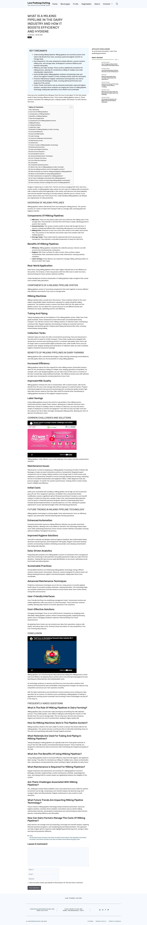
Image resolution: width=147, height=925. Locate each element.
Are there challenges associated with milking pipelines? (48, 178)
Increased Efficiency (36, 131)
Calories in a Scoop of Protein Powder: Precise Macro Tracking (110, 85)
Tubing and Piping (35, 125)
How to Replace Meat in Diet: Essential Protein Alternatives (110, 64)
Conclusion (34, 162)
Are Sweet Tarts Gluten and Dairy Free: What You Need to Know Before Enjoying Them (55, 839)
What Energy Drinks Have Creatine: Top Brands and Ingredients (109, 78)
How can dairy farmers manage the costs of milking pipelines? (50, 182)
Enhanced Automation (37, 147)
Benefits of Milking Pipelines (38, 116)
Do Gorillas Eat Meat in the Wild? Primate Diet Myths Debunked (109, 101)
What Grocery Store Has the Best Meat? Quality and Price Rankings (110, 93)
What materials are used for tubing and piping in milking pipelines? (51, 171)
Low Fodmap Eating (39, 3)
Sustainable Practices (37, 154)
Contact (106, 4)
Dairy (29, 37)
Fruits (75, 4)
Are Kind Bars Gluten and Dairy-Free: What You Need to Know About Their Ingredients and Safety (58, 837)
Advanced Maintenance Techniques (42, 156)
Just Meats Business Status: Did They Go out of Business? (110, 71)
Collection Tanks (35, 127)
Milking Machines (35, 123)
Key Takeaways (34, 109)
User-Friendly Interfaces (38, 158)
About (97, 4)
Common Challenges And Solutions (41, 138)
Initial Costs (34, 143)
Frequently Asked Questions (39, 165)
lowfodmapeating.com (35, 921)
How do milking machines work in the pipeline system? (48, 169)
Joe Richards (31, 35)
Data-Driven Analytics (38, 151)
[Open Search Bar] (116, 4)
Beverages (65, 4)
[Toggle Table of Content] (70, 107)
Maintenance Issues (36, 140)
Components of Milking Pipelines (40, 114)
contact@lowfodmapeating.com (42, 909)
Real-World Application (37, 118)
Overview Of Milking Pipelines (39, 111)
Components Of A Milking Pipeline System (43, 120)
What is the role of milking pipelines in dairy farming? (47, 167)
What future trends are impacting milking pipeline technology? (50, 180)
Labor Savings (34, 136)
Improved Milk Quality (37, 134)
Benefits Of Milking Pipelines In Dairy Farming (44, 129)
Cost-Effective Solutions (38, 160)
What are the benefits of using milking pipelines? (46, 173)
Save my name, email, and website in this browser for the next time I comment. (56, 882)
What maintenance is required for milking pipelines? (46, 176)
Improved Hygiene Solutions (39, 149)
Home (54, 4)
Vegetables (86, 4)
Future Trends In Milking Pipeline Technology (44, 145)
